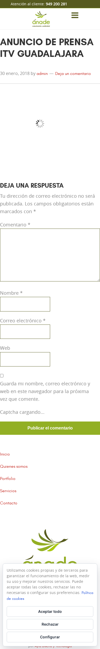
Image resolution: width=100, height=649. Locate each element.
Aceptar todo (50, 611)
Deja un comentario (73, 73)
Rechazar (50, 624)
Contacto (8, 503)
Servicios (8, 490)
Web (5, 348)
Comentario (15, 224)
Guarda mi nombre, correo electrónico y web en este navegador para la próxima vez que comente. (45, 391)
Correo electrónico (23, 320)
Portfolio (7, 478)
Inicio (5, 454)
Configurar (50, 637)
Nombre (11, 293)
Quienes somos (13, 466)
